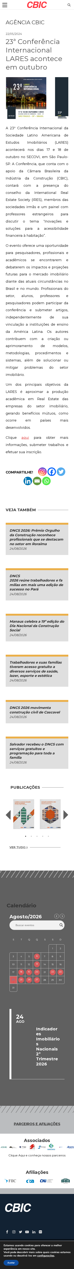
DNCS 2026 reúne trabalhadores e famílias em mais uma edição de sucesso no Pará (36, 582)
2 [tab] (31, 836)
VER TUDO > (18, 847)
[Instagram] (42, 471)
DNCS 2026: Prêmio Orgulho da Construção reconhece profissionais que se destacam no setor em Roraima (36, 537)
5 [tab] (48, 836)
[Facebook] (51, 471)
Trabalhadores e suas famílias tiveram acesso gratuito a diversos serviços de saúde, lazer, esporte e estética (35, 669)
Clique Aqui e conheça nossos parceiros (37, 1155)
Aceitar (11, 1262)
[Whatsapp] (46, 481)
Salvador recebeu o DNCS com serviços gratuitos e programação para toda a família (36, 751)
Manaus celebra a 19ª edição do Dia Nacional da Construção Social (36, 626)
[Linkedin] (28, 481)
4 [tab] (43, 836)
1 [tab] (26, 836)
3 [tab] (37, 836)
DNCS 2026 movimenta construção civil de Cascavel (34, 710)
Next (65, 815)
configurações (45, 1255)
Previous (8, 815)
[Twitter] (61, 471)
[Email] (37, 481)
